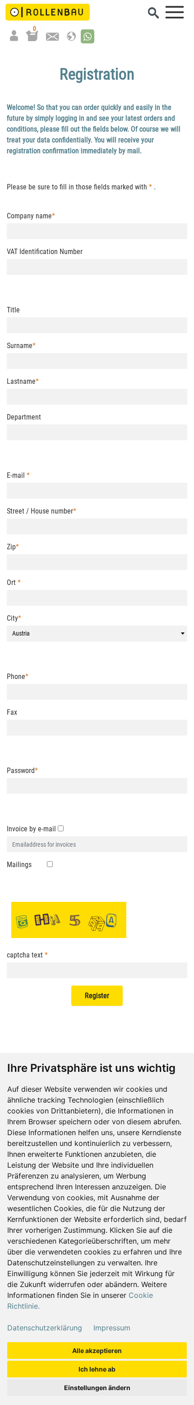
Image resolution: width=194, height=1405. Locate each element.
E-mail (18, 475)
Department (24, 417)
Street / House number (41, 511)
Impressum (111, 1327)
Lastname (23, 381)
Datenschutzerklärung (44, 1327)
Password (22, 770)
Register (97, 995)
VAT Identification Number (45, 251)
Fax (12, 712)
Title (13, 310)
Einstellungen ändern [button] (97, 1387)
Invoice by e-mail (31, 829)
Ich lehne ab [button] (97, 1369)
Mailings (19, 864)
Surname (21, 345)
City (14, 618)
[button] (87, 36)
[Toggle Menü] (174, 12)
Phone (17, 676)
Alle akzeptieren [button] (97, 1350)
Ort (14, 582)
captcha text (27, 955)
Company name (31, 216)
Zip (13, 546)
